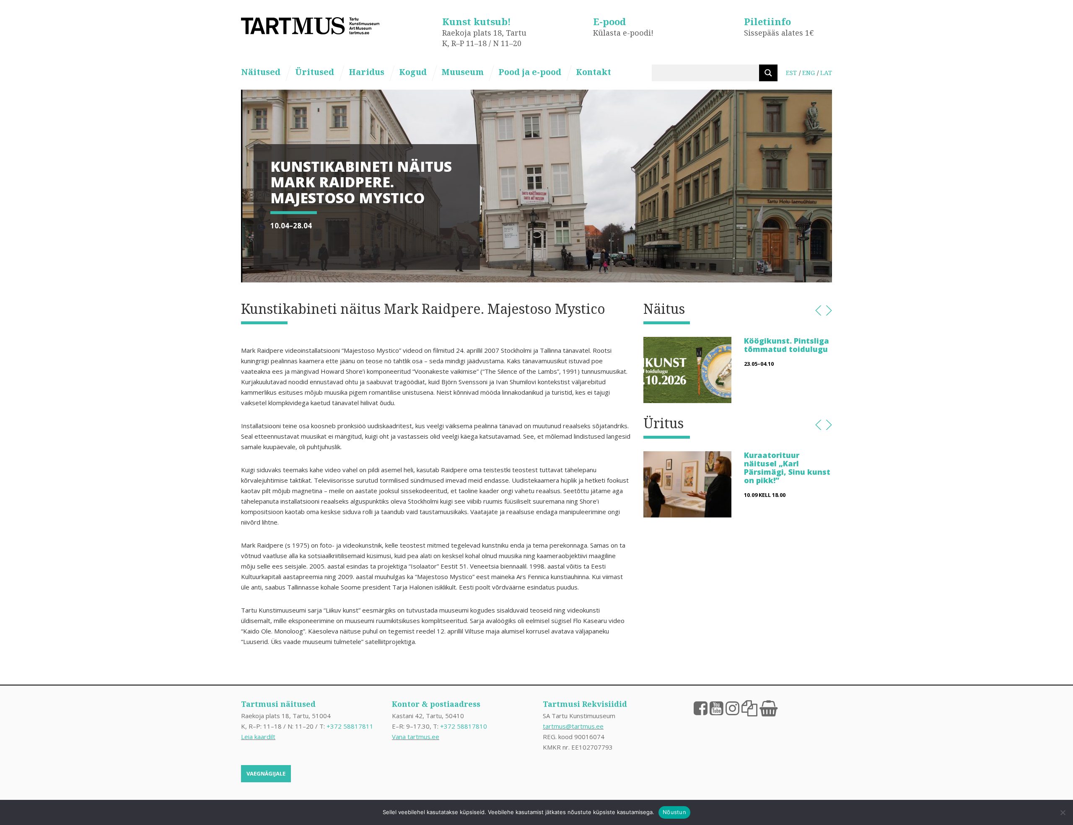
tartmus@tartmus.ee (573, 726)
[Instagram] (732, 708)
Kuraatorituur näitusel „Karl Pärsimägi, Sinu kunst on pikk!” (787, 467)
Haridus (366, 72)
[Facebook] (701, 708)
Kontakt (593, 72)
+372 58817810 (463, 726)
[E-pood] (768, 708)
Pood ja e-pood (529, 72)
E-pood (609, 21)
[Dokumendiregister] (749, 708)
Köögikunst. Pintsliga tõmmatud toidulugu (786, 345)
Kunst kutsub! (476, 21)
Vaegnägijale (265, 773)
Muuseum (462, 72)
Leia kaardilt (258, 736)
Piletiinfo (767, 21)
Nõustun (674, 812)
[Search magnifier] (768, 73)
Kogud (413, 72)
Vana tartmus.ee (415, 736)
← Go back (818, 310)
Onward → (829, 310)
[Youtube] (716, 708)
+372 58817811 (350, 726)
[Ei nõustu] (1062, 812)
